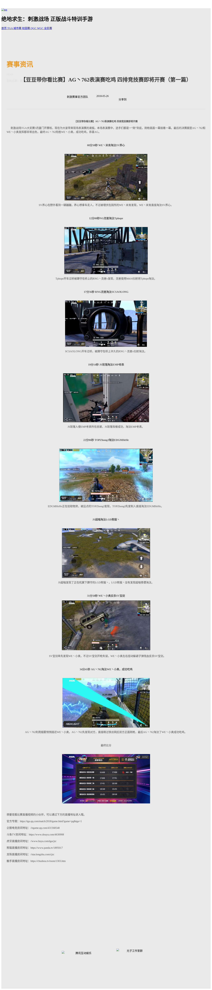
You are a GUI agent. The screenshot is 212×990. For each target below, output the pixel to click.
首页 (4, 28)
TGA (10, 28)
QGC (34, 28)
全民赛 (48, 28)
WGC (40, 28)
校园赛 (26, 28)
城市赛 (17, 28)
